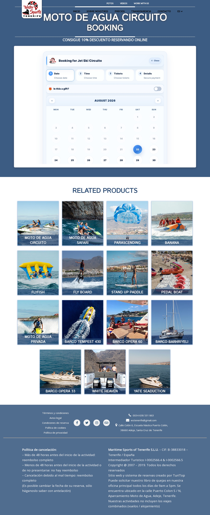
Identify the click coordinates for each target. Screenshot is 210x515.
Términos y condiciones (55, 413)
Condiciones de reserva (55, 422)
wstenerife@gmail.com (144, 420)
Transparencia (141, 11)
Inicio (76, 11)
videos (123, 3)
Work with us (141, 3)
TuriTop (179, 475)
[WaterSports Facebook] (77, 422)
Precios (120, 11)
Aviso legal (56, 417)
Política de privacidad (55, 432)
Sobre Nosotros (97, 11)
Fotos (110, 3)
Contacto (164, 11)
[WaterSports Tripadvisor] (106, 422)
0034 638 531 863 (143, 415)
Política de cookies (55, 427)
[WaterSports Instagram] (96, 422)
